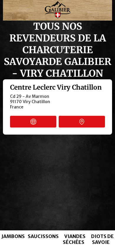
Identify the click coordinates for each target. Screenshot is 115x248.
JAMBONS (13, 236)
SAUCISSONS (43, 236)
